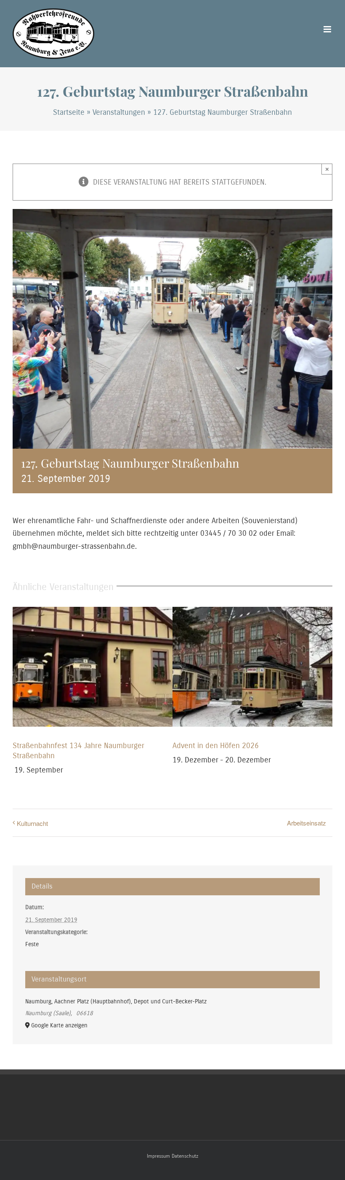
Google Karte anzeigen (59, 1025)
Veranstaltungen (119, 112)
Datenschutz (185, 1156)
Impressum (158, 1156)
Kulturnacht (32, 823)
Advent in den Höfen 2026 (215, 745)
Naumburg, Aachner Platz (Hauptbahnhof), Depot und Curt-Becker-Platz (116, 1001)
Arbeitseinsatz (306, 822)
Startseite (69, 112)
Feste (32, 944)
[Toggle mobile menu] (328, 29)
